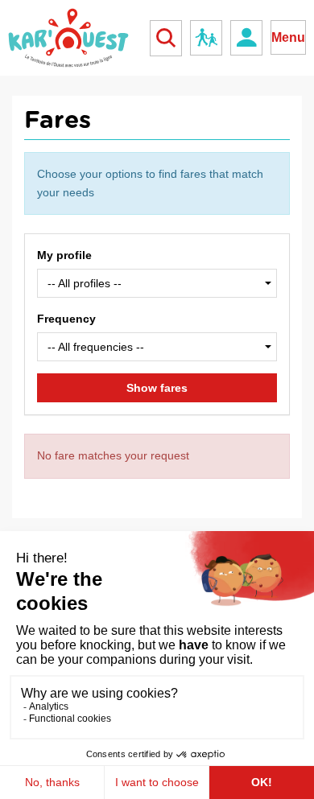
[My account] (246, 38)
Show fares (157, 387)
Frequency (66, 318)
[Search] (166, 38)
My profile (64, 255)
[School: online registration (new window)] (206, 38)
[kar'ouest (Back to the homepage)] (68, 38)
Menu (288, 37)
